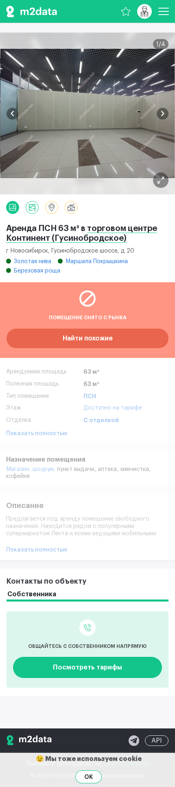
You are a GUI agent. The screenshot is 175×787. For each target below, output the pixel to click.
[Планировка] (160, 180)
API (156, 740)
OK (88, 777)
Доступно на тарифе (112, 408)
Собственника (31, 594)
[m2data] (31, 11)
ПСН (89, 396)
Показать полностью (36, 433)
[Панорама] (71, 207)
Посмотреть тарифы (87, 667)
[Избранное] (126, 11)
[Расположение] (51, 207)
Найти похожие (88, 338)
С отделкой (101, 420)
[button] (12, 114)
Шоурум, (45, 469)
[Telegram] (134, 740)
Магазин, (19, 469)
